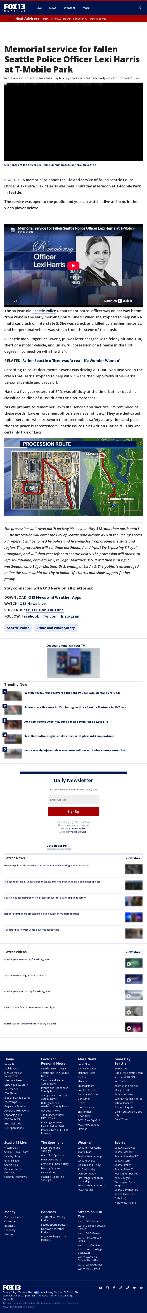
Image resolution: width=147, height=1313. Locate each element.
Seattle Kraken (123, 1165)
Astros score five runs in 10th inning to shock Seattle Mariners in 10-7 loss (75, 707)
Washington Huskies (126, 1173)
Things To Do (123, 1090)
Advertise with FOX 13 (17, 1110)
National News (86, 1072)
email (141, 1288)
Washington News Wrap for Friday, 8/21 (26, 959)
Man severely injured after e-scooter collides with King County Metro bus (75, 750)
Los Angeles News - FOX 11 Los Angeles (52, 1124)
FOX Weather (85, 1189)
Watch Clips (11, 1147)
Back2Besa (121, 1119)
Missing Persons (50, 1168)
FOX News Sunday (88, 1124)
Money (9, 1212)
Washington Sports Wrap (126, 1183)
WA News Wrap (87, 1068)
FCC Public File (12, 1119)
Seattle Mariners (124, 1152)
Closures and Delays (89, 1165)
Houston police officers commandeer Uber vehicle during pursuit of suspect (47, 865)
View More (133, 858)
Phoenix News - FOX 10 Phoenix (54, 1131)
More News (87, 1059)
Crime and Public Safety (56, 628)
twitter (134, 1288)
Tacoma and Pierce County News (52, 1082)
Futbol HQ (120, 1198)
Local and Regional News (53, 1061)
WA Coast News (50, 1110)
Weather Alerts (86, 1160)
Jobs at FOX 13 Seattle (17, 1097)
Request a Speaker (15, 1106)
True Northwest (124, 1094)
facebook (114, 1288)
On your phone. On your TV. (66, 646)
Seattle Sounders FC (126, 1156)
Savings (8, 1234)
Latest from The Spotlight (50, 1149)
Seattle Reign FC (124, 1169)
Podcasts (48, 1212)
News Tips (10, 1064)
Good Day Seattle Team (129, 1072)
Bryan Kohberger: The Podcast (54, 1238)
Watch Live (121, 1068)
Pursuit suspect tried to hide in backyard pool (30, 1023)
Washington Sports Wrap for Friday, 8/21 (27, 991)
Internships (10, 1102)
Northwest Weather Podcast (52, 1230)
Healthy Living (86, 1107)
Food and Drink (87, 1090)
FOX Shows (11, 1093)
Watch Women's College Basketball (88, 1258)
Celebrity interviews (15, 1176)
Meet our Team (13, 1080)
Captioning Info (13, 1115)
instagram (107, 1288)
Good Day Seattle (122, 1061)
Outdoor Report (124, 1107)
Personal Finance (14, 1217)
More (86, 8)
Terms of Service (75, 831)
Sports (120, 1142)
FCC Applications (14, 1128)
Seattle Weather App (90, 1156)
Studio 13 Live (15, 1142)
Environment (85, 1111)
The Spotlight (52, 1142)
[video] (134, 963)
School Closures (124, 1103)
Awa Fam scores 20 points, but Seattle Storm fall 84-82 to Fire (66, 721)
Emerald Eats (12, 1160)
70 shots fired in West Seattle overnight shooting (31, 929)
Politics (82, 1077)
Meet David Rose (51, 1159)
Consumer (84, 1098)
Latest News (14, 858)
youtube (100, 1288)
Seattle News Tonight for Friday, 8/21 (25, 975)
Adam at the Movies (126, 1085)
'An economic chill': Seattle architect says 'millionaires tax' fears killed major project (52, 881)
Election (82, 1081)
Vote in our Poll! (58, 846)
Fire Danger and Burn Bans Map (90, 1179)
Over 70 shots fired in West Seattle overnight (29, 1007)
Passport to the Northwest (13, 1170)
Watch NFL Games (89, 1221)
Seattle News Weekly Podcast (53, 1218)
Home (9, 1059)
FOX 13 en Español (89, 1120)
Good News (85, 1116)
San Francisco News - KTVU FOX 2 (53, 1116)
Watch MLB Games (89, 1233)
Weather (85, 1142)
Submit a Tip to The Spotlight (52, 1178)
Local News (84, 1064)
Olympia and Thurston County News (54, 1097)
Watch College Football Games (91, 1227)
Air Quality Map (87, 1169)
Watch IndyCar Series (90, 1245)
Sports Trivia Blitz (125, 1194)
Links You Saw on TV (16, 1084)
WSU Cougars (123, 1178)
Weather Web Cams (89, 1147)
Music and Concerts (89, 1094)
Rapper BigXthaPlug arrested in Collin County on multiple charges (41, 913)
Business (9, 1225)
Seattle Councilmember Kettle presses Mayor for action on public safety (45, 897)
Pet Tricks (120, 1081)
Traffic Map (84, 1152)
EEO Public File (12, 1123)
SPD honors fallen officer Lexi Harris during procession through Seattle (50, 165)
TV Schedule (11, 1089)
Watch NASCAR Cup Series (89, 1239)
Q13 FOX (31, 78)
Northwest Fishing (125, 1202)
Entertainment (86, 1085)
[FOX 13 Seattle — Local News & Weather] (16, 7)
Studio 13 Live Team (16, 1152)
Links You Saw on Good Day (128, 1113)
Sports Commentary (126, 1189)
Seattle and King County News (55, 1074)
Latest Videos (15, 952)
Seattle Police (45, 78)
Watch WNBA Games (90, 1264)
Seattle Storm (123, 1160)
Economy (9, 1230)
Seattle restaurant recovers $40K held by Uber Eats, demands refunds (72, 693)
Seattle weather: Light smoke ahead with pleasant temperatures (69, 736)
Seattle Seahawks (125, 1147)
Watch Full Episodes (52, 1155)
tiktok (121, 1288)
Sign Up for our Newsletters (13, 1074)
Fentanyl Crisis (49, 1172)
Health (81, 1103)
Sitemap (82, 1129)
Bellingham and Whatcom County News (55, 1104)
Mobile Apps (11, 1068)
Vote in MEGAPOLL (126, 1077)
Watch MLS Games (89, 1269)
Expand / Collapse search (140, 8)
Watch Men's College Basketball (90, 1251)
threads (128, 1288)
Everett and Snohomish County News (54, 1089)
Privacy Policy (77, 828)
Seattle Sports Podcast (54, 1224)
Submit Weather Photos (128, 1098)
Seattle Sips (11, 1165)
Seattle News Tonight (53, 1068)
